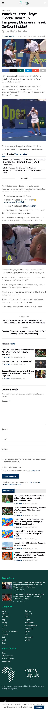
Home (3, 10)
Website (5, 449)
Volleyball (28, 637)
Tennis (9, 10)
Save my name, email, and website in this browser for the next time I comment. (25, 460)
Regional (28, 614)
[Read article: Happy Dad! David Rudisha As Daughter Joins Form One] (7, 546)
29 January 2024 (29, 539)
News (4, 643)
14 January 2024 (17, 379)
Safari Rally (29, 623)
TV (26, 634)
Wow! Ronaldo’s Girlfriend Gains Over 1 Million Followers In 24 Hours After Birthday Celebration (29, 498)
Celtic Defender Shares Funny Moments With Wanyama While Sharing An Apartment (18, 352)
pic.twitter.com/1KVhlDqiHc (14, 202)
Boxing (4, 623)
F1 (2, 628)
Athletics (5, 614)
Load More (24, 178)
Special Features (31, 625)
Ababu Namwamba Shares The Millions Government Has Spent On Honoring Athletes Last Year (24, 170)
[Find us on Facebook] (2, 701)
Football (5, 634)
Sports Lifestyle (9, 36)
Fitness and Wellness (9, 631)
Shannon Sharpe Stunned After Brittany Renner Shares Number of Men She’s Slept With (18, 373)
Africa (4, 611)
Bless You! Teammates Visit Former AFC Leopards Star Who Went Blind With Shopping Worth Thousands (24, 162)
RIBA (27, 617)
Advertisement (7, 656)
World (27, 640)
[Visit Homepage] (24, 3)
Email (4, 439)
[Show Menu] (3, 3)
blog (3, 620)
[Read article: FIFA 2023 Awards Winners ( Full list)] (40, 364)
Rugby (27, 620)
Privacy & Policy (8, 659)
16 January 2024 (17, 364)
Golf (3, 637)
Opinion (28, 611)
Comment (6, 401)
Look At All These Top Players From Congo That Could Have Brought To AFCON (28, 533)
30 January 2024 (17, 357)
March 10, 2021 (30, 206)
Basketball (5, 617)
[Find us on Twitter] (5, 701)
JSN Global (6, 357)
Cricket (4, 625)
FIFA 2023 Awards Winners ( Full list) (17, 361)
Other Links (6, 662)
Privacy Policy (35, 470)
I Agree (39, 707)
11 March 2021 (22, 36)
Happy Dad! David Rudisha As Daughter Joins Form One (29, 544)
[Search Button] (45, 3)
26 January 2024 (29, 548)
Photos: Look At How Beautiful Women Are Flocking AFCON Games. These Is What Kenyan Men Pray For (29, 555)
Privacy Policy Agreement (12, 467)
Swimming (29, 628)
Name (4, 429)
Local (4, 640)
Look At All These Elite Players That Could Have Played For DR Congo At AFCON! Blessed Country (29, 522)
